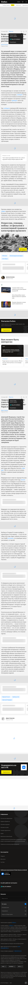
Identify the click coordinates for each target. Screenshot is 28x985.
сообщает (20, 95)
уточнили (10, 538)
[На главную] (4, 2)
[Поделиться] (24, 31)
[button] (26, 2)
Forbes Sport (5, 358)
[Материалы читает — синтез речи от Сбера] (21, 31)
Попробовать (13, 42)
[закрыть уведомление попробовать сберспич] (21, 35)
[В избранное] (26, 31)
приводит (14, 100)
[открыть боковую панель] (22, 2)
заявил (3, 211)
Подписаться (6, 330)
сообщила (7, 108)
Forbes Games (9, 5)
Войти (18, 1)
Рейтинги (19, 5)
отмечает (6, 956)
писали (23, 480)
